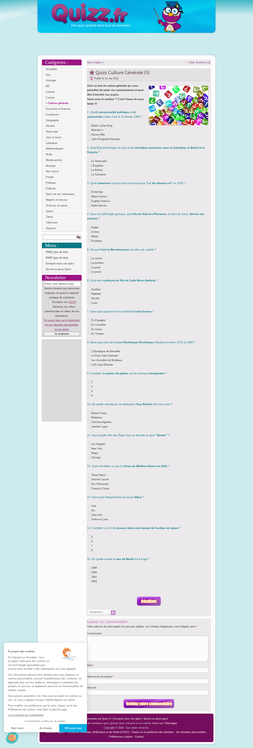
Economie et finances (58, 108)
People (50, 177)
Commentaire (94, 633)
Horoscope (52, 131)
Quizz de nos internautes (60, 194)
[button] (12, 737)
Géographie (52, 120)
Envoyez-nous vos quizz (60, 263)
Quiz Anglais (94, 62)
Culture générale (58, 103)
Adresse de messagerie (100, 676)
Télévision (52, 222)
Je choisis (45, 728)
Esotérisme (52, 114)
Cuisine (50, 97)
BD (47, 86)
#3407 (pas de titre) (57, 257)
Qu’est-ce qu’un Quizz (58, 269)
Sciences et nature (56, 205)
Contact (139, 736)
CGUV (72, 302)
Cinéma (50, 91)
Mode (49, 154)
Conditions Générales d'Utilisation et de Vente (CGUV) (98, 732)
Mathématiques (54, 148)
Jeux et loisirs (54, 137)
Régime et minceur (56, 199)
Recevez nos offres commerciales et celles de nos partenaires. (61, 311)
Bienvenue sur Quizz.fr (98, 718)
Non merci (17, 728)
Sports (49, 211)
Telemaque (170, 723)
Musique (51, 165)
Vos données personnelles (191, 732)
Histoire (50, 125)
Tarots (49, 216)
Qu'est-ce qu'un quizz (156, 718)
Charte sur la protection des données (152, 732)
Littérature (51, 143)
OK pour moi (73, 728)
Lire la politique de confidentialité (25, 715)
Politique (51, 182)
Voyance (51, 228)
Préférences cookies (121, 736)
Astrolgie (51, 80)
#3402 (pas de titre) (57, 252)
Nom (90, 665)
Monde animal (54, 160)
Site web (91, 687)
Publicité (51, 188)
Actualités (51, 69)
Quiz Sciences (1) (200, 62)
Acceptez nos (62, 316)
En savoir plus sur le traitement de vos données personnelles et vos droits (62, 325)
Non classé (52, 171)
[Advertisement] (126, 44)
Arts (48, 74)
